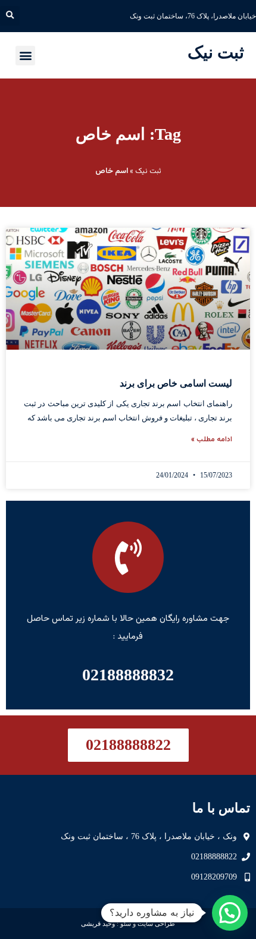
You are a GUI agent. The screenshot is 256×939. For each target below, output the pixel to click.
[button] (10, 16)
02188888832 (128, 674)
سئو (125, 923)
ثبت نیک (216, 52)
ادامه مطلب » (211, 439)
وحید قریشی (98, 923)
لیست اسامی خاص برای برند (176, 383)
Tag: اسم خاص (128, 134)
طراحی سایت (156, 923)
